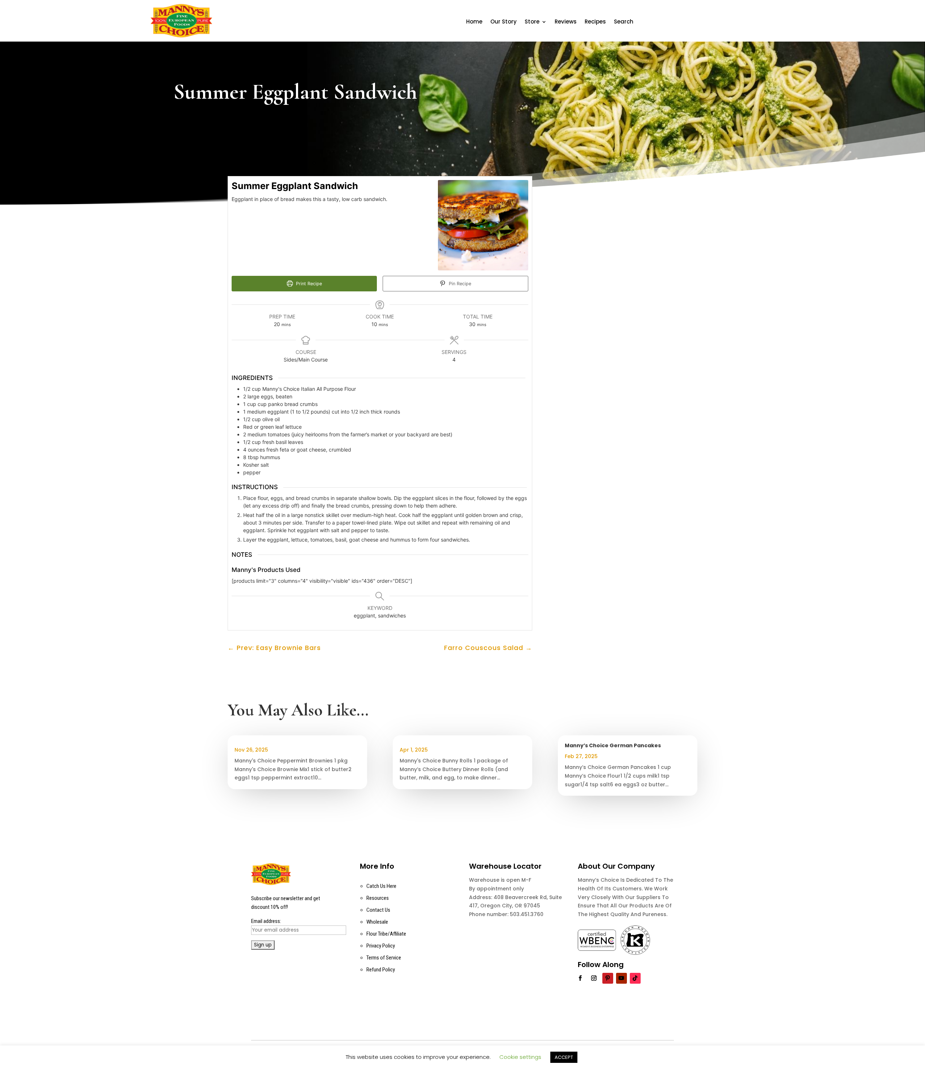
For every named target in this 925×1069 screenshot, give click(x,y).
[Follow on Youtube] (621, 978)
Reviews (566, 22)
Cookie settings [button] (520, 1057)
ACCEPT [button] (564, 1057)
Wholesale (377, 922)
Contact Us (378, 910)
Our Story (503, 22)
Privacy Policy (380, 945)
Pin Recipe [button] (459, 283)
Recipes (595, 22)
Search (623, 22)
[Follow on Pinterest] (607, 978)
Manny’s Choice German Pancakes (613, 745)
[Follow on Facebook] (580, 978)
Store (532, 22)
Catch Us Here (381, 886)
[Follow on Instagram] (594, 978)
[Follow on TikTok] (635, 978)
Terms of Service (383, 957)
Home (474, 22)
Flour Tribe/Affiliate (386, 934)
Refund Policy (380, 969)
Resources (377, 898)
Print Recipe (308, 283)
